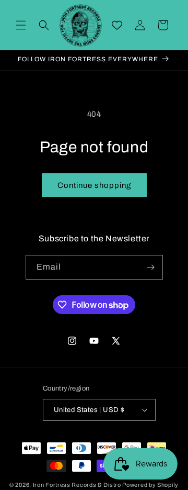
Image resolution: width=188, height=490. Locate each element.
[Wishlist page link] (117, 25)
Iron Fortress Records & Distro (77, 485)
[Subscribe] (150, 267)
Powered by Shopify (150, 485)
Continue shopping (94, 185)
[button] (20, 25)
